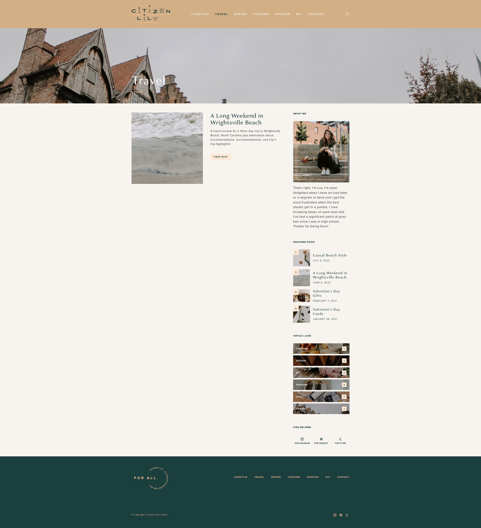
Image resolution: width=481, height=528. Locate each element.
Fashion (282, 14)
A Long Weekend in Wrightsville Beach (236, 119)
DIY (299, 14)
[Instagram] (334, 515)
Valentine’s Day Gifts (326, 293)
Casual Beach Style (330, 255)
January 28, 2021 (325, 319)
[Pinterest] (340, 515)
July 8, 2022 (321, 260)
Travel (221, 14)
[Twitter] (346, 515)
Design (240, 14)
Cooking (261, 14)
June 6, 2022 (322, 282)
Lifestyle (200, 14)
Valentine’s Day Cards (326, 311)
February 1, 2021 (325, 300)
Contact (316, 14)
